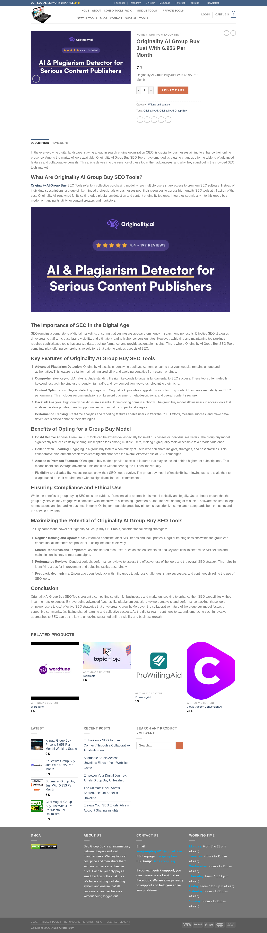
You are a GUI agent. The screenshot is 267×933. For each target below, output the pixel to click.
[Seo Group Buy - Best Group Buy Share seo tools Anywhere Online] (50, 14)
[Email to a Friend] (154, 119)
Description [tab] (40, 142)
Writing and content (165, 34)
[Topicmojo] (107, 655)
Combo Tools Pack (118, 10)
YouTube (194, 2)
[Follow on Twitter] (230, 3)
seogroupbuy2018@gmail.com (159, 851)
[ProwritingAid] (159, 666)
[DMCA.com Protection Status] (44, 846)
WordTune (37, 706)
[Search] (77, 10)
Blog (103, 18)
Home (85, 10)
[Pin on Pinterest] (161, 119)
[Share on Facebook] (140, 119)
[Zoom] (36, 79)
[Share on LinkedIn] (168, 119)
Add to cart (172, 90)
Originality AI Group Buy (173, 110)
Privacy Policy (51, 922)
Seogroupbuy (166, 856)
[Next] (235, 680)
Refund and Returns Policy (84, 922)
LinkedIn (150, 2)
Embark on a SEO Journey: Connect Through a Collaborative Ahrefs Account (107, 745)
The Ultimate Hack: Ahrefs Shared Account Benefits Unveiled (102, 793)
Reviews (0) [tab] (60, 142)
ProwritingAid (143, 697)
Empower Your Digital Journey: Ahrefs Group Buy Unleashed (105, 778)
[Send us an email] (234, 3)
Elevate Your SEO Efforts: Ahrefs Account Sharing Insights (106, 808)
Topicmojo (89, 675)
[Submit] (179, 745)
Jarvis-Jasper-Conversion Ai (204, 706)
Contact (116, 18)
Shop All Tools (136, 18)
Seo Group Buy (164, 861)
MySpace (164, 2)
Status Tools (87, 18)
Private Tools (173, 10)
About (96, 10)
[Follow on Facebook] (223, 3)
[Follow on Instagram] (227, 3)
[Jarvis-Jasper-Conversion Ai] (211, 671)
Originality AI (150, 110)
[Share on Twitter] (147, 119)
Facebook (119, 2)
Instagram (135, 2)
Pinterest (180, 2)
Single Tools (147, 10)
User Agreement (118, 922)
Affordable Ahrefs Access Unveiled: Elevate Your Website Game (106, 763)
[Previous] (31, 680)
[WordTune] (55, 671)
